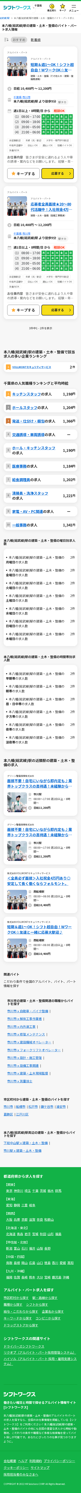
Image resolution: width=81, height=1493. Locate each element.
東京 (9, 1190)
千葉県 (18, 97)
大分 (40, 1277)
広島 (32, 1262)
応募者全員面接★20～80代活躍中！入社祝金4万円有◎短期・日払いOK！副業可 (51, 206)
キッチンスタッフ (26, 394)
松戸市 (33, 1106)
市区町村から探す (16, 1297)
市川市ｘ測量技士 (19, 1081)
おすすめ (19, 39)
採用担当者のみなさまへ (21, 1474)
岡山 (24, 1262)
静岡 (17, 1205)
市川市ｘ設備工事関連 (23, 1065)
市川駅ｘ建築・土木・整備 (22, 1150)
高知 (70, 1262)
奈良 (40, 1219)
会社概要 (10, 1461)
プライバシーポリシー (59, 1461)
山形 (50, 1234)
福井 (32, 1248)
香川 (55, 1262)
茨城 (43, 1190)
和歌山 (49, 1219)
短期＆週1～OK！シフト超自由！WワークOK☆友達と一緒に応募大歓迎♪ (52, 67)
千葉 (35, 1190)
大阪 (9, 1219)
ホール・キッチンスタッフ (33, 447)
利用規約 (35, 1461)
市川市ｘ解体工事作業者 (24, 1018)
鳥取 (9, 1262)
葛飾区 (8, 1114)
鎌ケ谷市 (47, 1106)
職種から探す (13, 1304)
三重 (24, 1205)
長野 (47, 1248)
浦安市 (61, 1106)
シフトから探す (37, 1304)
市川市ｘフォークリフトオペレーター (34, 1050)
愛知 (9, 1205)
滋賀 (32, 1219)
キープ (62, 10)
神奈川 (18, 1190)
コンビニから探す (48, 1318)
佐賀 (17, 1277)
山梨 (40, 1248)
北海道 (11, 1234)
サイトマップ (40, 1467)
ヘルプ (22, 1461)
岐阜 (32, 1205)
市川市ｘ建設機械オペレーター (29, 1042)
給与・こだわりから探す (21, 1311)
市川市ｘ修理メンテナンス (26, 1034)
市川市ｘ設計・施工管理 (24, 1057)
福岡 (9, 1277)
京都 (24, 1219)
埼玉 (28, 1190)
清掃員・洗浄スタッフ (30, 493)
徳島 (47, 1262)
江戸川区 (22, 1114)
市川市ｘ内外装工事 (21, 1026)
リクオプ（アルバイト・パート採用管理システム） (40, 1352)
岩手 (28, 1234)
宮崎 (47, 1277)
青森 (20, 1234)
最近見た (51, 10)
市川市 (26, 97)
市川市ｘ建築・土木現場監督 (27, 1073)
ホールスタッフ (24, 407)
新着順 (35, 40)
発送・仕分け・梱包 (28, 421)
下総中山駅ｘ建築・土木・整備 (26, 1143)
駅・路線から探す (45, 1297)
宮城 (35, 1234)
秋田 (43, 1234)
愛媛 (63, 1262)
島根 (17, 1262)
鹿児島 (56, 1277)
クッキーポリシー (16, 1467)
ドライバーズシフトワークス (24, 1346)
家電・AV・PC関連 (27, 511)
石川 (24, 1248)
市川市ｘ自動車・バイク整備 (27, 1011)
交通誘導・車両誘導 (28, 434)
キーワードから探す (18, 1318)
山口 (40, 1262)
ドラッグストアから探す (21, 1325)
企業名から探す (53, 1311)
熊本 (32, 1277)
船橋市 (20, 1106)
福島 (58, 1234)
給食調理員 (21, 479)
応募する (57, 173)
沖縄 (66, 1277)
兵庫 (17, 1219)
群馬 (58, 1190)
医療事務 (19, 466)
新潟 (9, 1248)
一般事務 (19, 525)
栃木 (50, 1190)
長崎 (24, 1277)
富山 (17, 1248)
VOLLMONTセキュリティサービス (31, 367)
